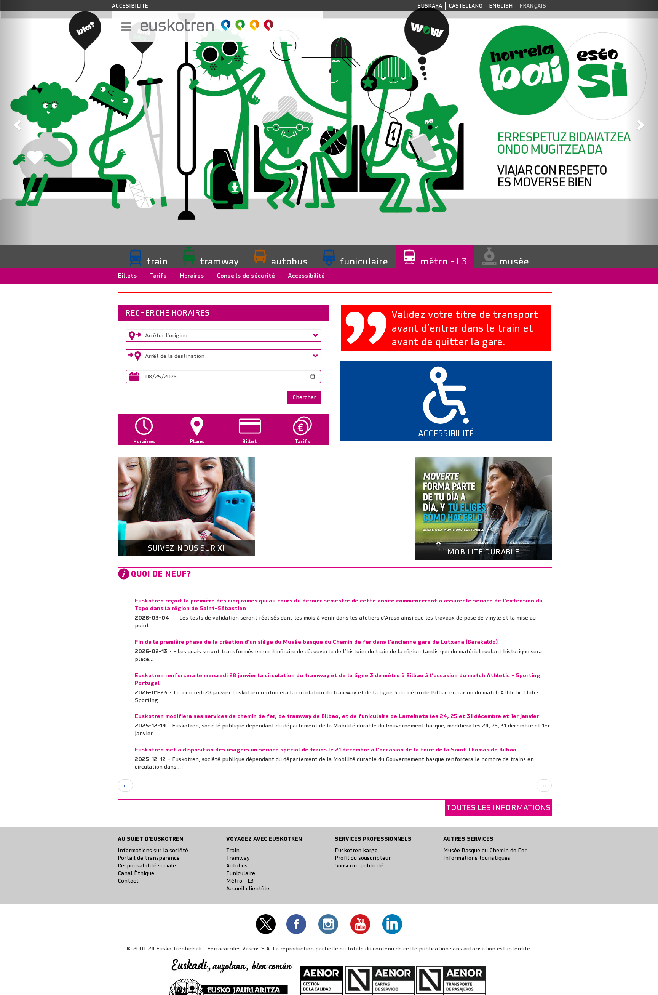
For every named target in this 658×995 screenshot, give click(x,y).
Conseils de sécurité (246, 276)
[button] (16, 122)
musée (514, 261)
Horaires (192, 276)
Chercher (304, 397)
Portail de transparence (149, 857)
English (501, 5)
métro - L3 (443, 261)
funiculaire (364, 261)
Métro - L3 (240, 880)
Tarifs (158, 276)
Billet (249, 441)
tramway (219, 261)
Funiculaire (240, 873)
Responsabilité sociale (147, 865)
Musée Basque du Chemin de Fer (485, 850)
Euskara (429, 5)
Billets (127, 276)
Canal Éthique (136, 873)
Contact (128, 880)
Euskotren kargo (356, 850)
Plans (197, 441)
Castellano (465, 5)
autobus (289, 261)
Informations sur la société (153, 850)
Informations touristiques (476, 857)
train (157, 261)
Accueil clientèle (247, 888)
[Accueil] (207, 25)
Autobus (237, 865)
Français (532, 5)
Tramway (238, 857)
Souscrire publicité (359, 865)
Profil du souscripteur (363, 857)
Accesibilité (130, 5)
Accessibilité (306, 276)
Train (233, 850)
